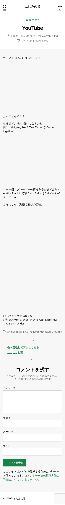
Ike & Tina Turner (31, 331)
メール (8, 431)
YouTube (57, 331)
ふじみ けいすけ (27, 35)
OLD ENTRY (32, 20)
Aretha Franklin (14, 331)
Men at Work (46, 331)
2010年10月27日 (50, 35)
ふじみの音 (33, 6)
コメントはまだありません (34, 40)
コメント (9, 388)
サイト (6, 446)
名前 (7, 417)
